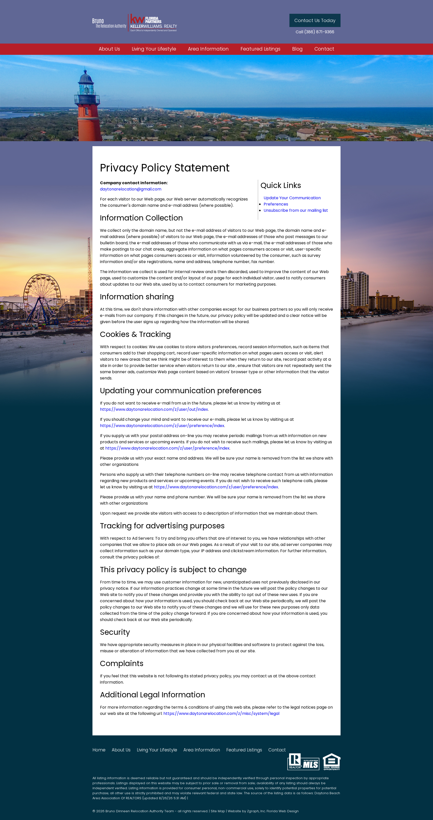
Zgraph (253, 811)
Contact (324, 49)
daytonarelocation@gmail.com (130, 189)
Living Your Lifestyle (154, 49)
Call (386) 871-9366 (315, 32)
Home (98, 750)
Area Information (208, 49)
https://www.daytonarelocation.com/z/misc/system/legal (221, 713)
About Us (109, 49)
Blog (297, 49)
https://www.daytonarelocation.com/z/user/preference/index (162, 426)
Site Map (218, 811)
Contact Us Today (315, 20)
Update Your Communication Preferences (292, 201)
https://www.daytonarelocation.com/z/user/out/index (154, 409)
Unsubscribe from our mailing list (296, 210)
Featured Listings (260, 49)
